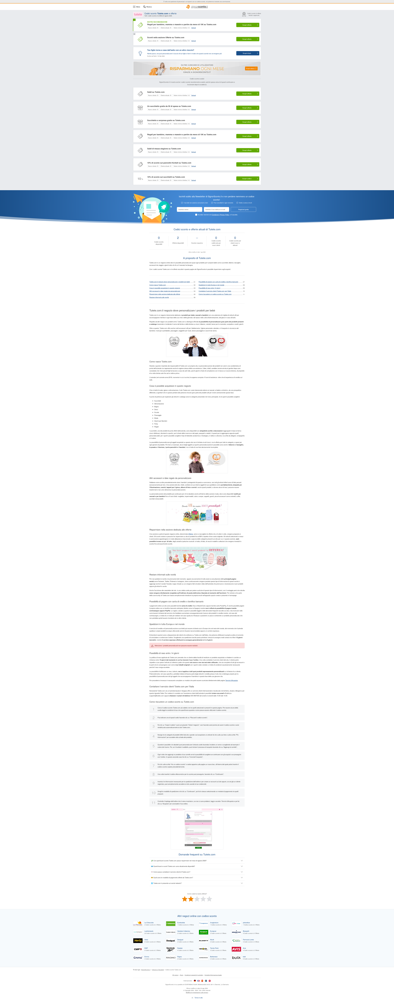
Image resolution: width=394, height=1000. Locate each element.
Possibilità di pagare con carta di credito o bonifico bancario (218, 282)
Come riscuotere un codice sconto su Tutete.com (215, 294)
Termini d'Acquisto (231, 680)
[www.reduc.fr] (199, 981)
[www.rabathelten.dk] (210, 981)
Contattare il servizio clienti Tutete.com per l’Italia (215, 291)
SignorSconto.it (145, 970)
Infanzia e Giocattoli (158, 970)
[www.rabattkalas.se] (206, 981)
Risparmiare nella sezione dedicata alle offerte (164, 294)
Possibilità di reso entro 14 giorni (209, 288)
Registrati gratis (243, 209)
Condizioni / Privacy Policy (220, 215)
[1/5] (185, 899)
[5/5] (209, 899)
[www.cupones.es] (202, 981)
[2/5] (191, 899)
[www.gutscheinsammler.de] (195, 981)
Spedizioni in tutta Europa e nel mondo (211, 285)
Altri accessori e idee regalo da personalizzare (164, 291)
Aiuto (181, 975)
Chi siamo (175, 975)
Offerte (190, 534)
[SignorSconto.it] (197, 7)
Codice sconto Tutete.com (173, 970)
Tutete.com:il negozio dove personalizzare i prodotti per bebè (169, 282)
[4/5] (203, 899)
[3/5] (197, 899)
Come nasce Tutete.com (157, 285)
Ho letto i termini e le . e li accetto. (218, 215)
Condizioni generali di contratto (194, 975)
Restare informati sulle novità (159, 297)
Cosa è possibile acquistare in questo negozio (164, 288)
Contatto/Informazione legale (213, 975)
